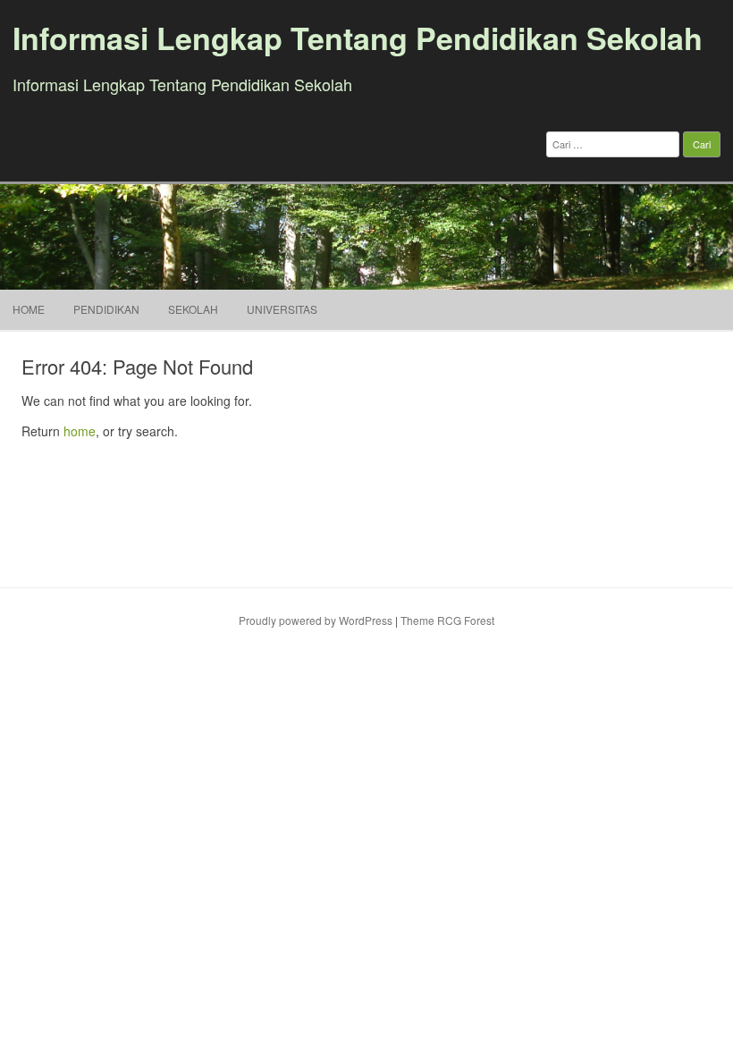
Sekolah (193, 308)
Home (29, 308)
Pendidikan (106, 308)
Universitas (282, 308)
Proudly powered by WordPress (315, 620)
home (79, 431)
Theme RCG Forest (447, 620)
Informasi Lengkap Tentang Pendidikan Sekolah (358, 37)
